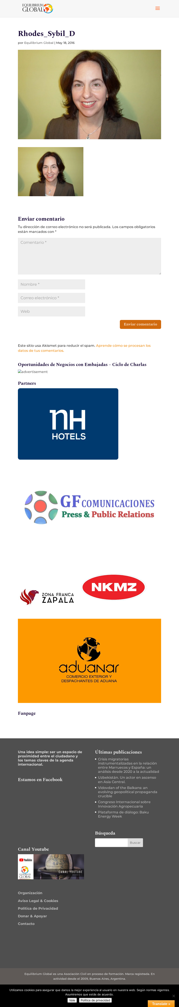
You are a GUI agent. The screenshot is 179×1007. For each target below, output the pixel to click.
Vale (72, 1000)
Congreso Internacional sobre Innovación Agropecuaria (124, 804)
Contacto (26, 924)
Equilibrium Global (38, 43)
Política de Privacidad (38, 908)
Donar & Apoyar (32, 916)
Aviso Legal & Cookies (38, 901)
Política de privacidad (95, 1000)
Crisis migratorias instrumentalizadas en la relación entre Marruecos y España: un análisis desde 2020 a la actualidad (128, 765)
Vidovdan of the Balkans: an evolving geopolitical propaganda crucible (127, 792)
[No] (173, 996)
